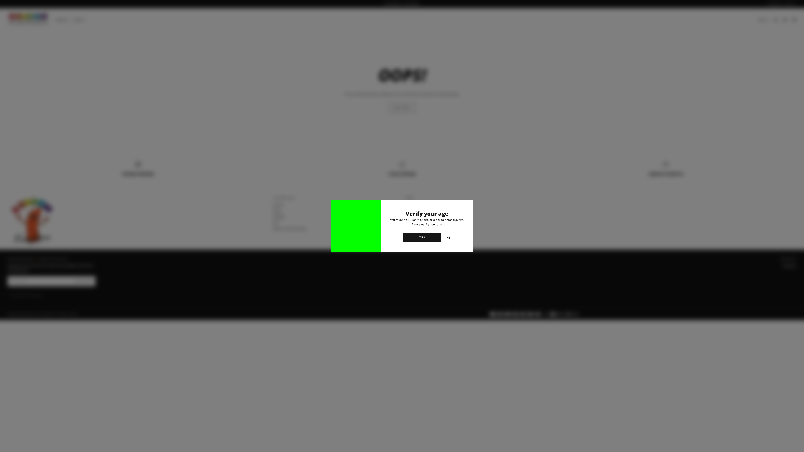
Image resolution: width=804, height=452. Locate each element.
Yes (422, 237)
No (448, 238)
